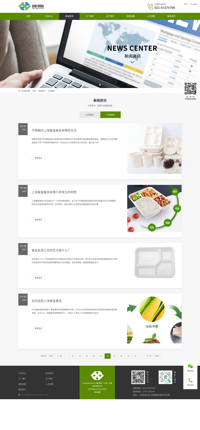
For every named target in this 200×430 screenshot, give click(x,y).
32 (80, 356)
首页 (29, 16)
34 (94, 356)
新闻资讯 (69, 16)
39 (128, 356)
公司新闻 (89, 115)
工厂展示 (90, 16)
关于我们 (110, 16)
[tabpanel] (100, 54)
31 (73, 356)
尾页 (157, 356)
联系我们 (171, 16)
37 (115, 356)
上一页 (59, 356)
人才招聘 (151, 16)
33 (87, 356)
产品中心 (49, 16)
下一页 (148, 356)
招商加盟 (131, 16)
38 (121, 356)
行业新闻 (110, 115)
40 (135, 356)
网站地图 (97, 392)
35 (101, 356)
